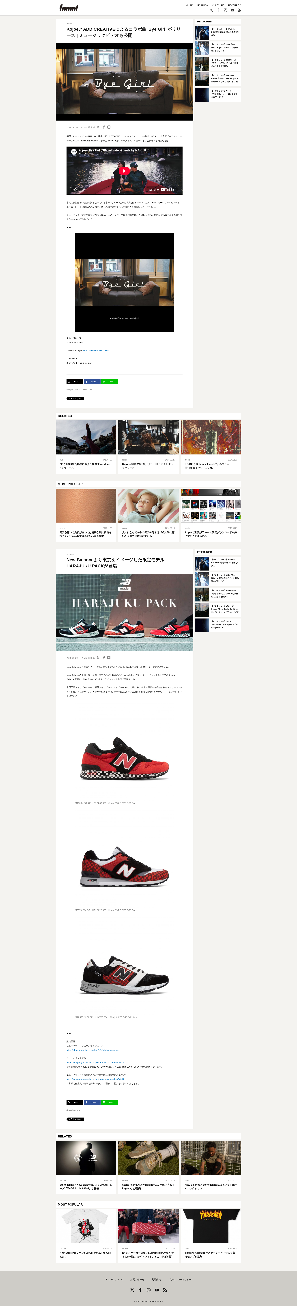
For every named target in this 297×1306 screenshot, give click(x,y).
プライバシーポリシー (180, 1279)
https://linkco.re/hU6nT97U (95, 350)
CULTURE (218, 5)
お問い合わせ (137, 1279)
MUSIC (190, 5)
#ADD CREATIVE (83, 389)
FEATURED (234, 5)
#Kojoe (70, 389)
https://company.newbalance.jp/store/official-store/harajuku (95, 1062)
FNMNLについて (114, 1279)
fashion (70, 554)
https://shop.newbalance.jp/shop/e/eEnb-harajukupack (93, 1050)
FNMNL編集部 (88, 127)
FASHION (202, 5)
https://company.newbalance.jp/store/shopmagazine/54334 (95, 1079)
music (69, 23)
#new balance (73, 1110)
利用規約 (156, 1279)
